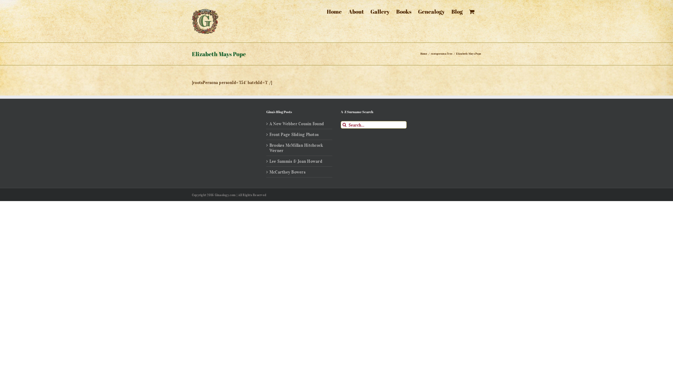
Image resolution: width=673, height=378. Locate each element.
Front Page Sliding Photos (294, 134)
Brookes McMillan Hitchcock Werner (296, 148)
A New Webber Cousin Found (296, 123)
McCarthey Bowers (287, 172)
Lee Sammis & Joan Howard (295, 161)
